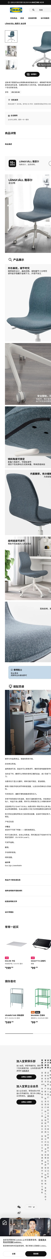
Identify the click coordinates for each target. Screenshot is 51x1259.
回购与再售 (42, 1187)
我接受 (35, 1254)
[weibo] (19, 1212)
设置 (13, 1254)
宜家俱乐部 (42, 1126)
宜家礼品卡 (45, 1194)
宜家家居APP (43, 1079)
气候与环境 (48, 1132)
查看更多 (25, 1071)
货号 (6, 92)
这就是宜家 (48, 1079)
